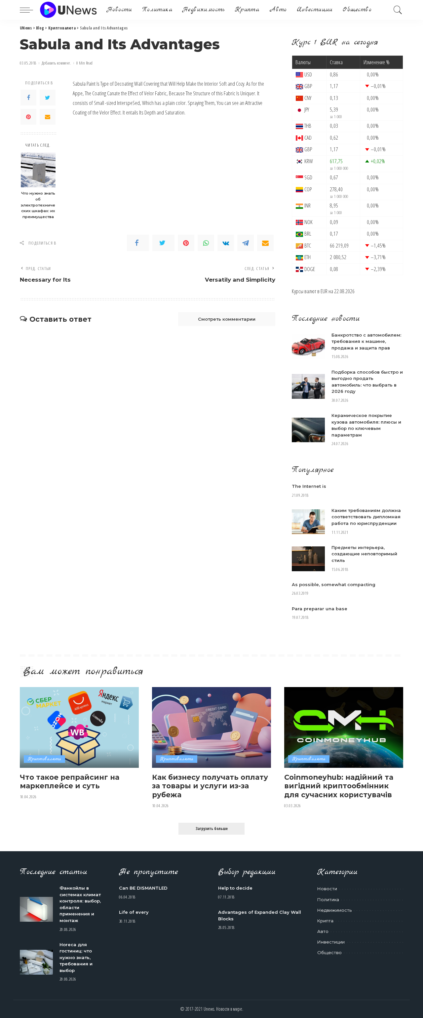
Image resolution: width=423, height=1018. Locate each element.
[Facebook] (28, 98)
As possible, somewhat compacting (333, 584)
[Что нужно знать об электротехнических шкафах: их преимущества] (38, 170)
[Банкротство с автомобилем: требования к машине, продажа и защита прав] (308, 346)
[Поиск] (398, 10)
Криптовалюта (44, 759)
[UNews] (68, 10)
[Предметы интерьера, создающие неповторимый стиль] (308, 558)
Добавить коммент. (56, 63)
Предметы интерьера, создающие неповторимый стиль (364, 554)
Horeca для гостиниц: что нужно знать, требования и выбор (76, 957)
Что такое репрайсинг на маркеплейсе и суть (69, 781)
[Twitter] (48, 98)
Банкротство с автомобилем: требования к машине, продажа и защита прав (366, 341)
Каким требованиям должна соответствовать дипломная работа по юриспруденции (366, 517)
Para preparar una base (319, 608)
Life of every (134, 912)
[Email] (48, 117)
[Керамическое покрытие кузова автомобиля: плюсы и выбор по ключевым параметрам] (308, 430)
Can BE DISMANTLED (143, 888)
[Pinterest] (28, 117)
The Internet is (309, 486)
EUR (324, 291)
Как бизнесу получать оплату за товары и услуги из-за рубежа (210, 786)
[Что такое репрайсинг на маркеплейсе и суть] (79, 727)
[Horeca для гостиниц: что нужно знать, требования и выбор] (36, 962)
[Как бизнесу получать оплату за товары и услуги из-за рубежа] (211, 727)
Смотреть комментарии (226, 319)
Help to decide (235, 888)
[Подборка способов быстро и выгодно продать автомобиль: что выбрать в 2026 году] (308, 386)
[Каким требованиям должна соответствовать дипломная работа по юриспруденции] (308, 521)
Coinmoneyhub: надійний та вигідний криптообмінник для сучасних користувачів (338, 786)
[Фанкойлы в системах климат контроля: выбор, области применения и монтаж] (36, 909)
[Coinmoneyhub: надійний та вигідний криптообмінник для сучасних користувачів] (343, 727)
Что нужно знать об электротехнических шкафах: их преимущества (38, 205)
